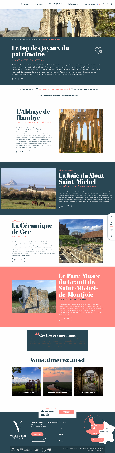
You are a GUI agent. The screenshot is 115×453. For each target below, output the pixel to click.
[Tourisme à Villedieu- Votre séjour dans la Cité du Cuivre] (56, 4)
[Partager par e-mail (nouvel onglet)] (22, 79)
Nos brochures (63, 422)
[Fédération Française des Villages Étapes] (49, 450)
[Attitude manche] (37, 449)
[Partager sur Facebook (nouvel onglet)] (12, 79)
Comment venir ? (97, 440)
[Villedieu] (18, 430)
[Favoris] (107, 4)
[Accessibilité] (112, 4)
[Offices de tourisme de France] (20, 449)
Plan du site (65, 448)
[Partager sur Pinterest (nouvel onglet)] (19, 79)
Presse (61, 434)
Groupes (61, 441)
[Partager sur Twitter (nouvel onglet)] (15, 79)
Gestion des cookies (83, 448)
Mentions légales (74, 448)
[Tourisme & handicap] (43, 449)
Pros (60, 428)
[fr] (98, 4)
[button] (103, 4)
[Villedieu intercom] (13, 449)
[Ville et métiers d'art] (28, 449)
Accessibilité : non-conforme (96, 448)
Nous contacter (37, 434)
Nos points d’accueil (38, 440)
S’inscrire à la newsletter (66, 412)
